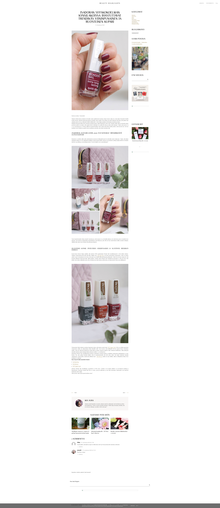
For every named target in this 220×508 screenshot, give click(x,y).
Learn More (132, 505)
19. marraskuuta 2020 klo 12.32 (89, 450)
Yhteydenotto (210, 3)
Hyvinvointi (134, 16)
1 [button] (139, 146)
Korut (133, 17)
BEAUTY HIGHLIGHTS (110, 3)
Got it (137, 505)
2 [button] (140, 146)
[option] (140, 136)
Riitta (78, 442)
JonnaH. (79, 450)
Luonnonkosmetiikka (136, 20)
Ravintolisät (134, 19)
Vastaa (81, 446)
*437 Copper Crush (112, 347)
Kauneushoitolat (135, 23)
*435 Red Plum (100, 255)
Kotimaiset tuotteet (135, 24)
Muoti (133, 18)
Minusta (202, 3)
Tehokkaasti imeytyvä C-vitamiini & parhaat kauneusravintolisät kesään (80, 432)
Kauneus (133, 15)
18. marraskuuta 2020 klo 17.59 (87, 442)
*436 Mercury (99, 356)
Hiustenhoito (134, 21)
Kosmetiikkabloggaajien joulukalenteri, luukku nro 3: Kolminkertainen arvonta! (140, 142)
